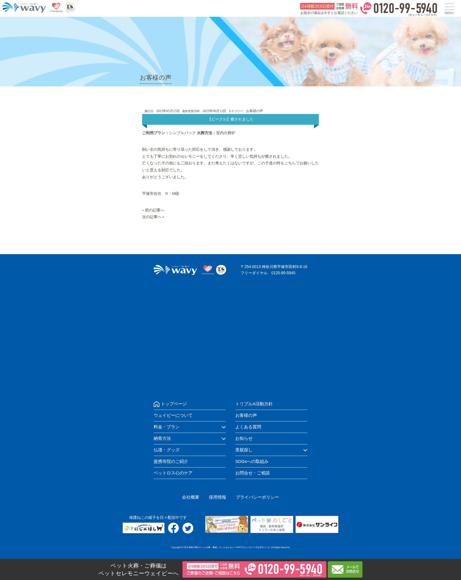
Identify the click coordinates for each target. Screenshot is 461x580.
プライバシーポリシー (257, 497)
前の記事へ (154, 210)
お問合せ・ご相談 (252, 473)
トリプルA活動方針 (254, 403)
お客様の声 (254, 111)
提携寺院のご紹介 (171, 461)
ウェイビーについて (173, 415)
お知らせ (244, 438)
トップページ (174, 403)
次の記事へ (151, 217)
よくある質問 (248, 427)
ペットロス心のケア (173, 473)
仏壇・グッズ (167, 450)
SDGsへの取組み (251, 461)
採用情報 (217, 497)
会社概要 (190, 497)
